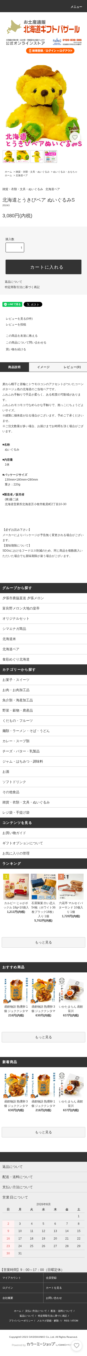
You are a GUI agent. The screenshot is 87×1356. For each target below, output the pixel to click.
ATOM (74, 1320)
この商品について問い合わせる (26, 342)
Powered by (19, 1345)
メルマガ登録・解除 (48, 1320)
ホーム (8, 171)
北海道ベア (22, 175)
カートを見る (54, 1287)
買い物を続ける (16, 349)
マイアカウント (11, 1277)
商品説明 (14, 367)
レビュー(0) (72, 367)
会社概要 (7, 1297)
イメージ (43, 367)
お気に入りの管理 (15, 853)
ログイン (7, 1287)
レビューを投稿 (16, 324)
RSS (66, 1320)
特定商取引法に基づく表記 (22, 287)
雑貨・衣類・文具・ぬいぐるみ (33, 171)
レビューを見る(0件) (19, 318)
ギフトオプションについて (22, 843)
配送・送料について (61, 1311)
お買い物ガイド (14, 833)
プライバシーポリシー (21, 1320)
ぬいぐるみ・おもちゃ (65, 171)
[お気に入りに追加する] (74, 137)
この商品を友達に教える (22, 335)
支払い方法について (36, 1311)
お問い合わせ (54, 1297)
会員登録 (51, 1277)
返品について (13, 281)
